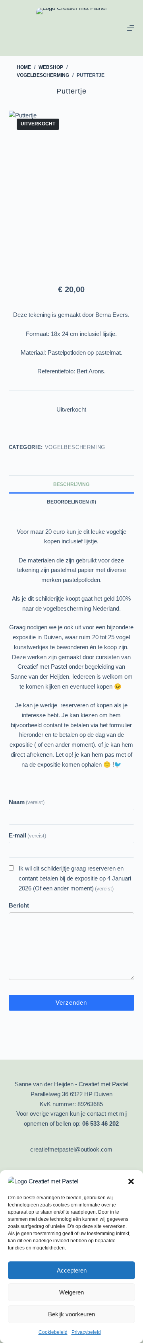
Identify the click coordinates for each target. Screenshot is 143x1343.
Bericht (19, 905)
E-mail (27, 835)
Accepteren (72, 1270)
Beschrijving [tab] (71, 484)
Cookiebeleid (53, 1332)
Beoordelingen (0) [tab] (71, 502)
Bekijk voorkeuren (71, 1314)
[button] (131, 1181)
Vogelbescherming (75, 447)
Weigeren (71, 1292)
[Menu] (130, 27)
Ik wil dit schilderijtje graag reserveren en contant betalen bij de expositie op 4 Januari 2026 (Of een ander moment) (75, 878)
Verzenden (71, 1002)
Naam (26, 801)
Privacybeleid (86, 1332)
